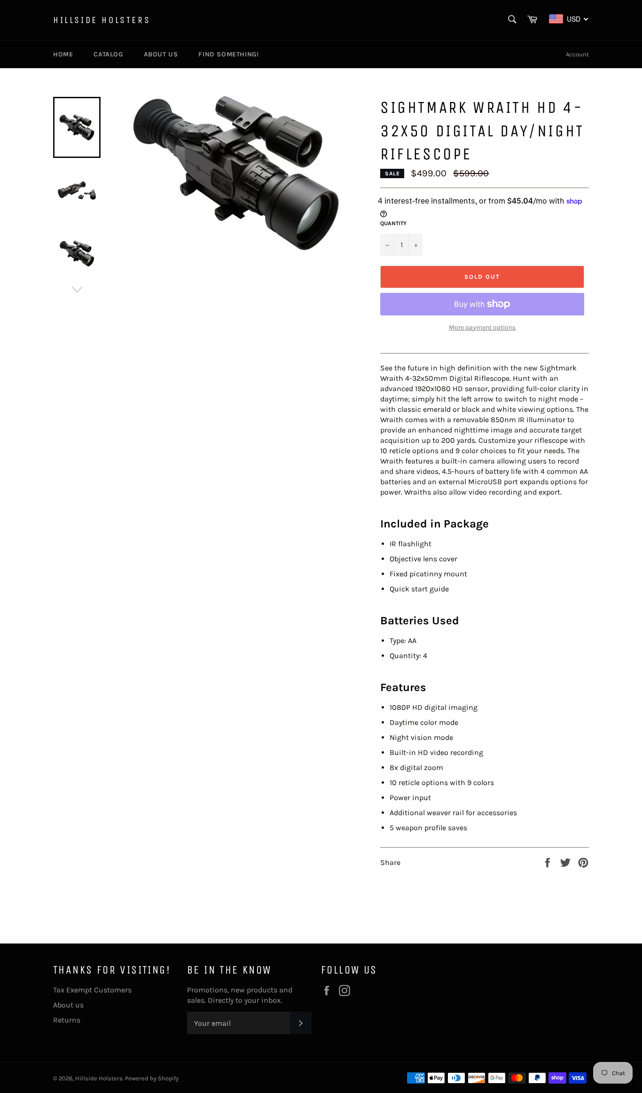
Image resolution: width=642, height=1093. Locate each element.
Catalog (108, 54)
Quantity (393, 223)
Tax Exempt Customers (92, 989)
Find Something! (228, 54)
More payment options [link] (482, 327)
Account (577, 54)
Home (63, 54)
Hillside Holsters (101, 20)
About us (161, 54)
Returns (66, 1019)
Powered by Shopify (152, 1078)
